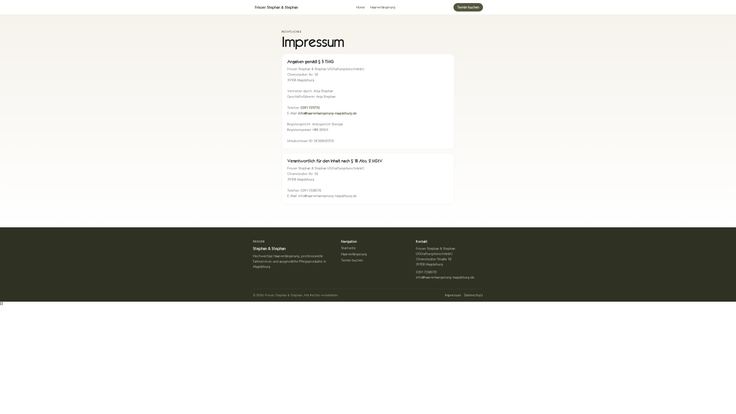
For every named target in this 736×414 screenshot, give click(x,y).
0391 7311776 (310, 108)
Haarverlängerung (382, 7)
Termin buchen (468, 7)
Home (360, 7)
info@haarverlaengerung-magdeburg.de (327, 113)
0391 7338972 (426, 272)
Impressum (453, 295)
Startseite (348, 248)
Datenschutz (473, 295)
